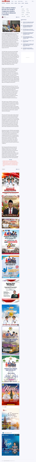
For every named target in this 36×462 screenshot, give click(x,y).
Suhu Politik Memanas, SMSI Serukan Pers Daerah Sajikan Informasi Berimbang (28, 30)
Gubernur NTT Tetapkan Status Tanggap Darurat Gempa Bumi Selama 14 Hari (28, 22)
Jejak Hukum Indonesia (7, 460)
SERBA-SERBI (23, 16)
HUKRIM (15, 3)
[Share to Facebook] (16, 169)
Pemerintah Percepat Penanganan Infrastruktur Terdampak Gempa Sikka (28, 48)
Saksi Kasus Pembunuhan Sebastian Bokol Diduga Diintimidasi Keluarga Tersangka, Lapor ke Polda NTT (28, 26)
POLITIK (12, 3)
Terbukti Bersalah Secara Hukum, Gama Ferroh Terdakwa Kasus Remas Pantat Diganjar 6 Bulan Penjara (28, 45)
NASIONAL (3, 3)
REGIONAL (26, 3)
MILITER (23, 3)
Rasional (3, 169)
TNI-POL (19, 3)
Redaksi (5, 16)
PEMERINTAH (8, 3)
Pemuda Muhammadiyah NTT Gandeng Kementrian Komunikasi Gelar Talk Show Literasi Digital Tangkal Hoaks (10, 165)
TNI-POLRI (28, 16)
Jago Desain (18, 460)
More (26, 1)
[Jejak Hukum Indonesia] (6, 1)
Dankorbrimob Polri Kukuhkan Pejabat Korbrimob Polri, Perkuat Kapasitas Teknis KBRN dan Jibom (28, 33)
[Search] (32, 1)
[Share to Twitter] (17, 169)
